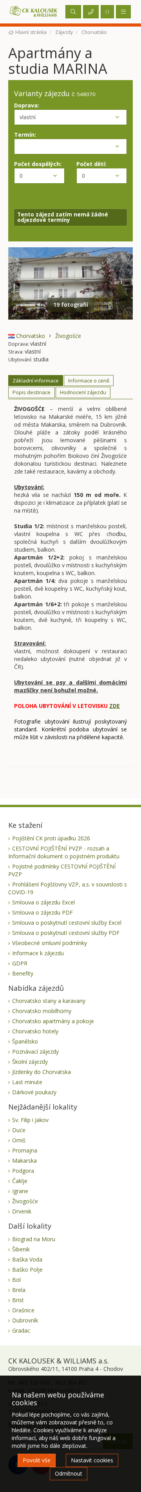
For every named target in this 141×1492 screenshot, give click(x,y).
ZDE (114, 705)
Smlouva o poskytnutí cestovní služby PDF (65, 932)
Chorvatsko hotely (35, 1031)
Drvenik (21, 1211)
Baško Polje (27, 1269)
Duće (18, 1130)
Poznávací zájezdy (35, 1051)
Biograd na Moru (33, 1239)
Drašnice (23, 1310)
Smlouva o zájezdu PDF (42, 912)
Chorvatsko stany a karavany (48, 1000)
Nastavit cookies (92, 1460)
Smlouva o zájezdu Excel (43, 902)
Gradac (21, 1330)
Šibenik (21, 1249)
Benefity (22, 973)
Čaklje (19, 1181)
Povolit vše (37, 1460)
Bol (16, 1279)
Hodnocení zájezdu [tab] (83, 392)
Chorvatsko (29, 335)
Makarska (24, 1160)
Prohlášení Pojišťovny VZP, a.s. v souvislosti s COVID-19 (67, 888)
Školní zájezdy (30, 1061)
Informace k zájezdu (38, 953)
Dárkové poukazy (34, 1092)
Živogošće (68, 335)
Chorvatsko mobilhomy (41, 1011)
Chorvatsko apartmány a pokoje (53, 1021)
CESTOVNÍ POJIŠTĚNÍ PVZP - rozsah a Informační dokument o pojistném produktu (63, 852)
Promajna (24, 1150)
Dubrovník (25, 1320)
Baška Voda (27, 1259)
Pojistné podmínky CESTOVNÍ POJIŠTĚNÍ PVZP (62, 870)
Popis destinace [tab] (32, 392)
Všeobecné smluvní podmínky (49, 943)
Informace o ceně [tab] (88, 380)
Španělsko (25, 1041)
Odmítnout (68, 1473)
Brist (18, 1300)
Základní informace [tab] (36, 380)
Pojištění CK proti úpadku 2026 (51, 838)
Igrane (20, 1191)
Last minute (27, 1082)
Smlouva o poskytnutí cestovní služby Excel (66, 922)
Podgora (23, 1170)
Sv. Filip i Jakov (30, 1120)
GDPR (19, 963)
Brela (18, 1290)
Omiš (18, 1140)
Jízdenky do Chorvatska (41, 1072)
